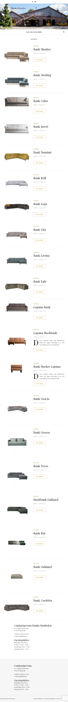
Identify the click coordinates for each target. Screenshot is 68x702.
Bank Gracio (41, 399)
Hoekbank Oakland (45, 499)
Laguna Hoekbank (45, 333)
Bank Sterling (42, 75)
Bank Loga (40, 204)
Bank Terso (40, 466)
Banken (36, 46)
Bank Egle (40, 281)
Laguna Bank (42, 307)
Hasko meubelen (38, 698)
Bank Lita (39, 229)
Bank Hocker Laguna (46, 366)
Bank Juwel (40, 126)
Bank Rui (39, 533)
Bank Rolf (39, 178)
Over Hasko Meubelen (49, 698)
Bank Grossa (41, 432)
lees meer (39, 60)
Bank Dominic (42, 152)
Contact (58, 698)
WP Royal (12, 698)
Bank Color (40, 101)
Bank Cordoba (42, 600)
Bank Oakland (42, 567)
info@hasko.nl (23, 636)
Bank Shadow (42, 49)
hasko (35, 53)
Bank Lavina (41, 255)
